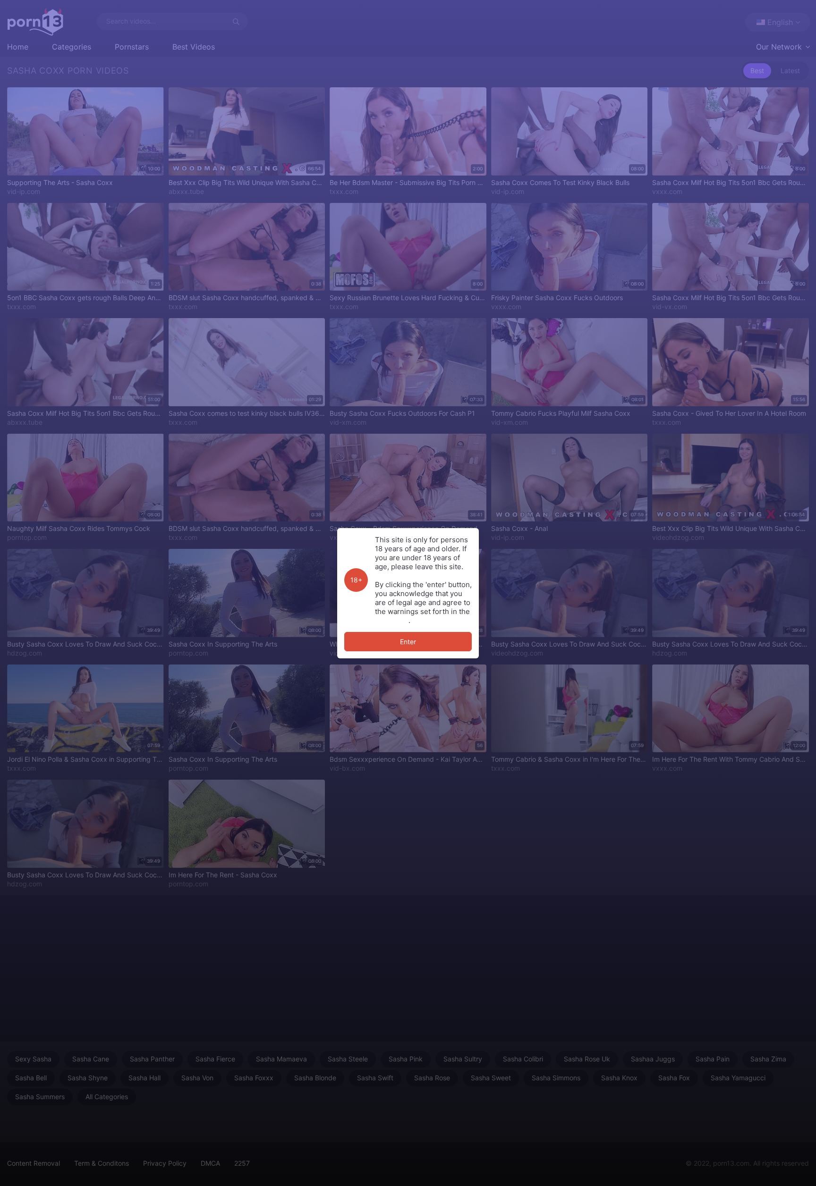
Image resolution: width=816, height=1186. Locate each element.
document (391, 620)
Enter (408, 642)
